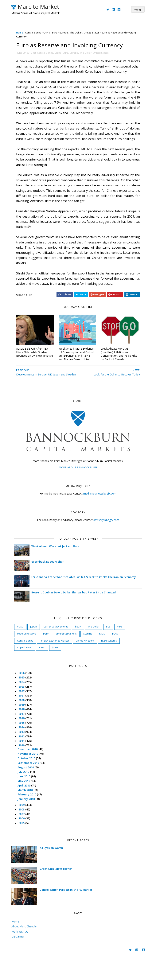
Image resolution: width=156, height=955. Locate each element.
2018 (21, 709)
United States (91, 32)
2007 (21, 814)
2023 (21, 686)
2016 (21, 718)
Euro (54, 32)
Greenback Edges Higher (47, 561)
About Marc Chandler (24, 926)
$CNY (55, 647)
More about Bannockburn (78, 467)
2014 (21, 727)
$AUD (102, 633)
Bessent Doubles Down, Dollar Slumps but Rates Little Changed (73, 592)
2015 (21, 722)
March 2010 (25, 790)
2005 (21, 823)
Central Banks (33, 32)
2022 (21, 691)
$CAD (115, 633)
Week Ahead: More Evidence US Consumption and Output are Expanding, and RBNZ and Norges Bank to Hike (76, 354)
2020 (21, 700)
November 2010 (28, 753)
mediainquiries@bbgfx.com (99, 493)
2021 (21, 695)
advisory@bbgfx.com (106, 520)
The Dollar (76, 32)
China (46, 32)
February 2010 (27, 794)
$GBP (46, 633)
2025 (21, 677)
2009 (21, 805)
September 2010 (29, 763)
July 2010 (24, 772)
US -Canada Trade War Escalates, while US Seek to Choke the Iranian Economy (83, 577)
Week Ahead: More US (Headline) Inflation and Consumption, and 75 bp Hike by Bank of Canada (119, 354)
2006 (21, 818)
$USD (20, 626)
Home (19, 32)
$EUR (78, 626)
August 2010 (26, 767)
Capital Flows (24, 647)
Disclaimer (17, 936)
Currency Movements (56, 626)
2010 (21, 745)
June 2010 (24, 776)
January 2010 (27, 799)
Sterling (87, 633)
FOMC (42, 647)
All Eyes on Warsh (51, 848)
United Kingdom (85, 640)
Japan (33, 626)
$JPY (119, 626)
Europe (64, 32)
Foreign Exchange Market (54, 640)
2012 (21, 736)
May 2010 (24, 781)
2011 (21, 741)
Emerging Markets (66, 633)
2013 (21, 732)
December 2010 (28, 749)
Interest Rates (109, 640)
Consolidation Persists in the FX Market (66, 889)
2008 (21, 809)
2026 (21, 673)
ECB (108, 626)
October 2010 (27, 758)
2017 (21, 714)
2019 (21, 704)
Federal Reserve (26, 633)
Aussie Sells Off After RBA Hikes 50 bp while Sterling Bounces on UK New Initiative (34, 352)
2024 (21, 682)
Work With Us (19, 931)
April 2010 (24, 785)
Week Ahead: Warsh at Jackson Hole (55, 546)
